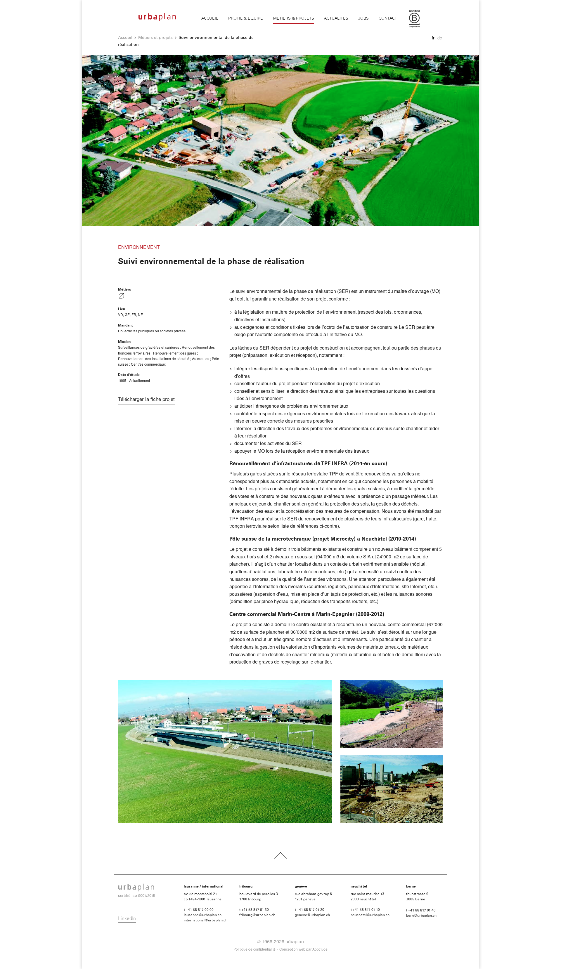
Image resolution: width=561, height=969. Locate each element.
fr (433, 38)
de (439, 38)
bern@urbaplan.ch (421, 916)
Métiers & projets (293, 18)
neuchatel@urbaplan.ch (370, 915)
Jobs (363, 18)
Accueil (209, 18)
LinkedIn (127, 918)
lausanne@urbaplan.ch (202, 915)
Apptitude (320, 949)
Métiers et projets (155, 38)
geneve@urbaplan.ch (312, 915)
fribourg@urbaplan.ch (257, 915)
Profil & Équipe (245, 18)
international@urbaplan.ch (205, 920)
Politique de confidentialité (254, 949)
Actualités (336, 18)
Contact (388, 18)
